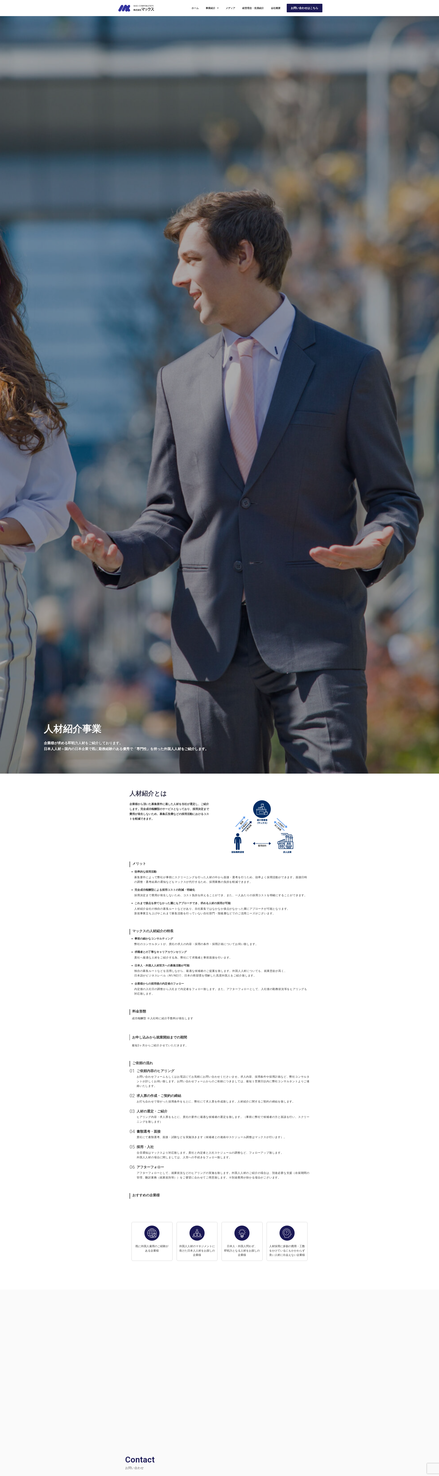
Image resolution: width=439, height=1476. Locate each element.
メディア (230, 8)
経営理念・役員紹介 (253, 8)
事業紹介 (210, 8)
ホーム (195, 8)
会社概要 (276, 8)
